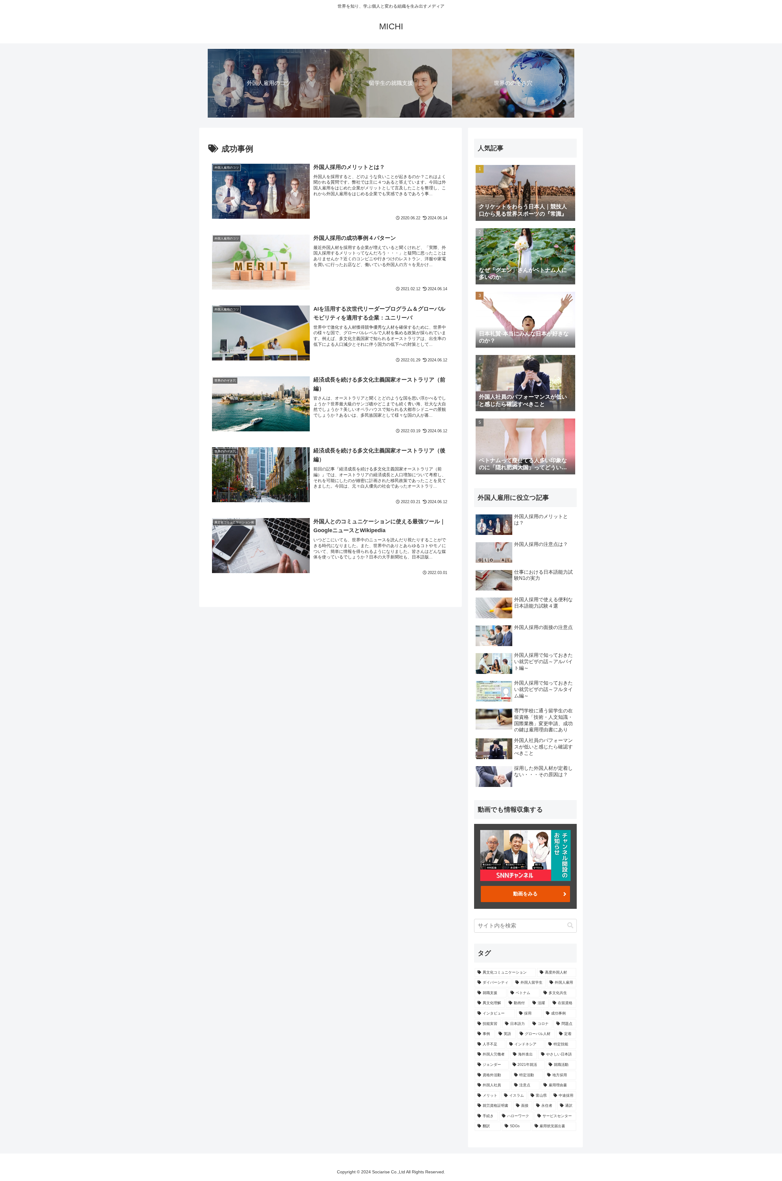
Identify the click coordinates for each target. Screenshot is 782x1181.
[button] (570, 925)
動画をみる (525, 893)
